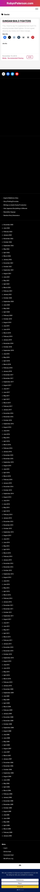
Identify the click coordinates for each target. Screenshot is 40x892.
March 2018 (7, 364)
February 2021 (8, 291)
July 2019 (6, 326)
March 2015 (7, 476)
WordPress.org (8, 858)
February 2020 (8, 315)
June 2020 (7, 305)
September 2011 (9, 616)
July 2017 (6, 389)
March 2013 (7, 553)
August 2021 (7, 273)
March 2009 (7, 706)
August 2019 (7, 322)
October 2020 (8, 298)
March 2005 (7, 829)
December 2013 (8, 521)
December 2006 (8, 762)
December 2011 (8, 605)
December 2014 (8, 486)
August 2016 (7, 427)
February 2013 (8, 556)
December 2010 (8, 647)
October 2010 (8, 654)
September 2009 (9, 692)
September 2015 (9, 462)
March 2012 (7, 595)
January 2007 (8, 759)
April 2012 (7, 591)
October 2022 (8, 242)
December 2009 (8, 689)
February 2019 (8, 336)
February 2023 (8, 231)
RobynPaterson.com (20, 3)
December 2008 (8, 717)
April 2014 (7, 511)
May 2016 (6, 437)
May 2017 (6, 395)
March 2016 (7, 444)
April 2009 (7, 703)
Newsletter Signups (10, 212)
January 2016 (8, 451)
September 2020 (9, 301)
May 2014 (6, 507)
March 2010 (7, 678)
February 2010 (8, 682)
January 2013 (8, 560)
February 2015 (8, 479)
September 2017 (9, 382)
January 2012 (8, 602)
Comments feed (8, 855)
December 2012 (8, 563)
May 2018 (6, 357)
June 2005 (7, 818)
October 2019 (8, 319)
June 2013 (7, 542)
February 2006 (8, 794)
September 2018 (9, 350)
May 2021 (6, 280)
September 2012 (9, 574)
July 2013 (6, 539)
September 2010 (9, 657)
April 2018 (7, 361)
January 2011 (8, 644)
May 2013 (6, 546)
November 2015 (8, 458)
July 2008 (6, 734)
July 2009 (6, 696)
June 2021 (7, 277)
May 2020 (6, 308)
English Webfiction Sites (11, 198)
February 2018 (8, 368)
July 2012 (6, 581)
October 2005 (8, 808)
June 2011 (7, 626)
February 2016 (8, 448)
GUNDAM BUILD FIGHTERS (16, 21)
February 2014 (8, 514)
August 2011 (7, 619)
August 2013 (7, 535)
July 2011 (6, 623)
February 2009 (8, 710)
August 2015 (7, 465)
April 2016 (7, 441)
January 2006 (8, 797)
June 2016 (7, 434)
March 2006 (7, 790)
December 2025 (8, 224)
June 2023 (7, 228)
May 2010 (6, 671)
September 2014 (9, 493)
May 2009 (6, 699)
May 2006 (6, 783)
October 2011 (8, 612)
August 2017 (7, 385)
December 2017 (8, 375)
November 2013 (8, 525)
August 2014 (7, 497)
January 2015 (8, 483)
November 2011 (8, 609)
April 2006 (7, 787)
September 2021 (9, 270)
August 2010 (7, 661)
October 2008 (8, 724)
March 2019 (7, 333)
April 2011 (7, 633)
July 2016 (6, 430)
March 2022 (7, 256)
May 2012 (6, 588)
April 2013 (7, 549)
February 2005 (8, 832)
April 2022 (7, 252)
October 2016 (8, 420)
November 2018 (8, 343)
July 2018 (6, 354)
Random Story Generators (12, 215)
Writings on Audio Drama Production (15, 205)
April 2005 (7, 825)
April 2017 (7, 399)
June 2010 (7, 668)
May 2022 (6, 249)
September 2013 (9, 532)
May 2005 (6, 822)
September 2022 (9, 245)
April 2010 (7, 675)
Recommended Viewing (15, 58)
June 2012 (7, 584)
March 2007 (7, 755)
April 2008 (7, 745)
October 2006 (8, 769)
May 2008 (6, 741)
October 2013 (8, 528)
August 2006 (7, 776)
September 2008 (9, 727)
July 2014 (6, 500)
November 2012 (8, 567)
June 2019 (7, 329)
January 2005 (8, 836)
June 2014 (7, 504)
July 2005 (6, 815)
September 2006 (9, 773)
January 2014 (8, 518)
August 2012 (7, 577)
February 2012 (8, 598)
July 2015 (6, 469)
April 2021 (7, 284)
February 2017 (8, 406)
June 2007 (7, 752)
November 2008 (8, 720)
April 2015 (7, 472)
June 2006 (7, 780)
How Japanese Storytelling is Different (15, 208)
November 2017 (8, 378)
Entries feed (7, 851)
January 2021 (8, 294)
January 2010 (8, 685)
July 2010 (6, 664)
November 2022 (8, 238)
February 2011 (8, 640)
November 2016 (8, 416)
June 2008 (7, 738)
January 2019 (8, 340)
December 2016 (8, 413)
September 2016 (9, 423)
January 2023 (8, 235)
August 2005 (7, 811)
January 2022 (8, 259)
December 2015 (8, 455)
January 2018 (8, 371)
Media (4, 58)
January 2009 (8, 713)
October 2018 (8, 347)
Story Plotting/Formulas (11, 201)
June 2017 (7, 392)
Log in (5, 848)
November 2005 (8, 804)
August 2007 (7, 748)
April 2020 (7, 312)
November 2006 (8, 766)
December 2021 (8, 263)
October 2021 (8, 266)
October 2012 (8, 570)
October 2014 (8, 490)
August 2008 (7, 731)
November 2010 (8, 651)
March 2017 (7, 402)
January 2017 (8, 409)
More (29, 57)
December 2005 (8, 801)
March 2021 (7, 287)
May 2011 (6, 630)
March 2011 (7, 637)
